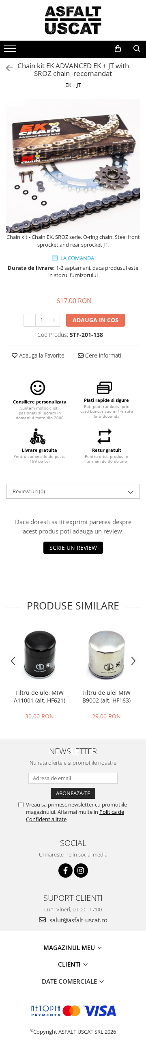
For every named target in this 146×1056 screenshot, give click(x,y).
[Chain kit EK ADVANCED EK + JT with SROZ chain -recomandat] (73, 166)
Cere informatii (103, 355)
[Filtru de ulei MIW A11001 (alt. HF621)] (39, 655)
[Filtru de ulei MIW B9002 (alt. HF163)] (106, 655)
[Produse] (11, 51)
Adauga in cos (95, 320)
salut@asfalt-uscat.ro (77, 920)
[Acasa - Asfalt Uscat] (73, 20)
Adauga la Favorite (40, 355)
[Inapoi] (6, 68)
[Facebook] (65, 870)
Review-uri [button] (29, 491)
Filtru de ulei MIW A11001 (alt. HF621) (39, 696)
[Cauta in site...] (137, 49)
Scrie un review (73, 547)
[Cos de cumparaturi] (118, 49)
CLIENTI (70, 964)
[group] (73, 166)
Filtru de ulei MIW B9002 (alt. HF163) (106, 696)
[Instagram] (81, 870)
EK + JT (73, 85)
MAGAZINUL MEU (70, 947)
